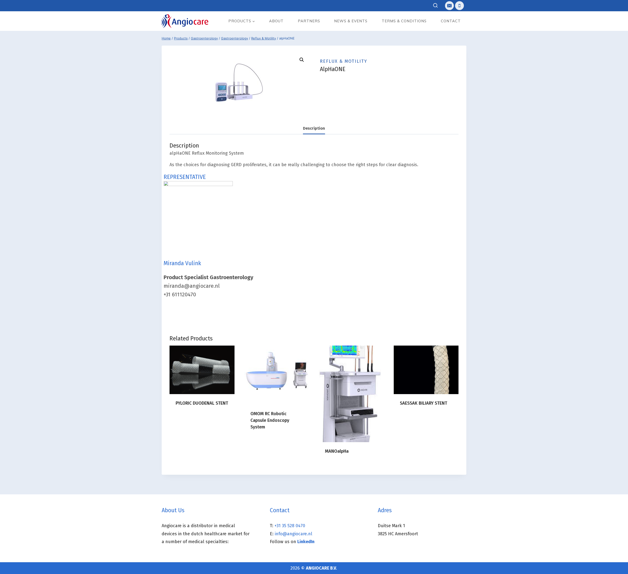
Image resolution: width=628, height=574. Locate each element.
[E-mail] (449, 5)
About (276, 21)
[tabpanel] (314, 314)
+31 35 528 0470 (290, 525)
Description (314, 128)
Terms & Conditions (404, 21)
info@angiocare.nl (293, 534)
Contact (451, 21)
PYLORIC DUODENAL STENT (202, 403)
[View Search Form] (435, 5)
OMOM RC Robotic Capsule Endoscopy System (269, 420)
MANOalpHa (337, 451)
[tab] (314, 128)
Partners (309, 21)
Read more (186, 419)
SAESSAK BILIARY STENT (423, 403)
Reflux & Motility (343, 61)
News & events (350, 21)
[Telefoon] (459, 5)
